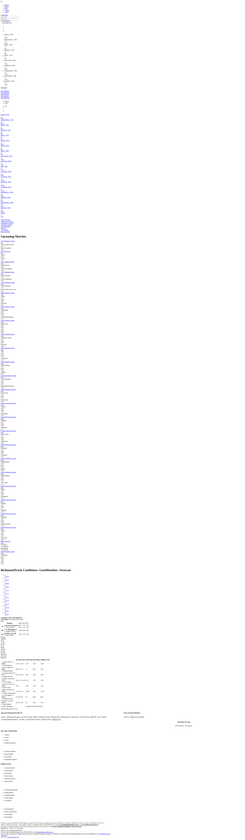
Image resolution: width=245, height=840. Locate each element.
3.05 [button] (2, 539)
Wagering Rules (9, 754)
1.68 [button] (2, 267)
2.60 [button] (42, 663)
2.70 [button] (27, 663)
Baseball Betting (9, 792)
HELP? (8, 21)
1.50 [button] (2, 526)
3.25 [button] (2, 398)
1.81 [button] (2, 491)
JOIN (6, 15)
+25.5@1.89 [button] (4, 546)
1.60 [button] (34, 675)
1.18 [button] (34, 680)
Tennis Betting (8, 817)
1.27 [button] (2, 260)
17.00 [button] (42, 691)
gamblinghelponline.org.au (45, 832)
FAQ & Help (8, 756)
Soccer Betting (9, 814)
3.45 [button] (2, 256)
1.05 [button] (2, 277)
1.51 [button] (2, 288)
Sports (6, 7)
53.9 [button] (42, 669)
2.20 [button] (2, 422)
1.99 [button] (2, 512)
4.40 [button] (2, 301)
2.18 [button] (2, 463)
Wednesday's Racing (7, 223)
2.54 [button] (2, 246)
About (6, 12)
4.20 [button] (2, 415)
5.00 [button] (27, 686)
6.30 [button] (2, 305)
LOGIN (3, 21)
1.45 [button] (2, 250)
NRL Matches (5, 93)
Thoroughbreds (5, 226)
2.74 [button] (2, 429)
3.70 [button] (2, 412)
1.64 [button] (2, 408)
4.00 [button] (2, 522)
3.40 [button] (2, 426)
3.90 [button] (2, 353)
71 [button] (26, 669)
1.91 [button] (2, 394)
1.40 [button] (34, 686)
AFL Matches (5, 91)
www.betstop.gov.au (104, 834)
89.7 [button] (42, 697)
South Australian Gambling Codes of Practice (67, 826)
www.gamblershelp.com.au (89, 825)
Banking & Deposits (10, 743)
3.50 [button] (2, 315)
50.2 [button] (42, 702)
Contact (7, 10)
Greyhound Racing (10, 768)
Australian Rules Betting (11, 789)
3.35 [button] (2, 536)
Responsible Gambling (11, 759)
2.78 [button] (2, 384)
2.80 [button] (2, 470)
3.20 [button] (2, 329)
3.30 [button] (2, 357)
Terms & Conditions (10, 751)
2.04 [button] (2, 270)
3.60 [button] (2, 370)
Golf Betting (8, 800)
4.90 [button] (2, 312)
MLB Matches (5, 98)
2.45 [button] (27, 680)
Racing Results (5, 232)
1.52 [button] (2, 436)
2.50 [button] (42, 680)
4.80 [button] (2, 374)
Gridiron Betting (9, 809)
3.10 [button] (2, 343)
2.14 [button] (2, 484)
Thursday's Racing (6, 225)
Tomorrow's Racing (7, 221)
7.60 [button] (2, 281)
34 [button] (26, 702)
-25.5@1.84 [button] (4, 550)
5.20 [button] (42, 686)
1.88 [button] (2, 346)
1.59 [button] (2, 450)
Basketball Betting (9, 795)
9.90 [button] (42, 675)
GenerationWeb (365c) (13, 837)
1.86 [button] (2, 388)
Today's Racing (5, 219)
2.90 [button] (2, 325)
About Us (7, 734)
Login (2, 15)
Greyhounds (4, 230)
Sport (6, 103)
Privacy (7, 740)
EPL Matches (5, 96)
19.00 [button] (27, 691)
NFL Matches (5, 94)
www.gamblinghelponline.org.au (68, 825)
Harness (3, 228)
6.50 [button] (34, 669)
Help (6, 8)
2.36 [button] (2, 291)
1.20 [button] (34, 663)
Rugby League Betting (11, 811)
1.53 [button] (2, 319)
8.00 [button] (34, 697)
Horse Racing (8, 773)
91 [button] (26, 697)
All (6, 106)
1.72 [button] (2, 360)
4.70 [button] (2, 457)
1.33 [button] (2, 298)
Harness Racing (9, 770)
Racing (7, 5)
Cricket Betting (9, 798)
